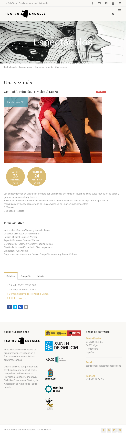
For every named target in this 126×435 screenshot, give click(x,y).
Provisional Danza (45, 92)
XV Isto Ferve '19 (15, 102)
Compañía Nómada (17, 92)
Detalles (11, 276)
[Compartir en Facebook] (9, 307)
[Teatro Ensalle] (25, 13)
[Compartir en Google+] (20, 307)
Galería (40, 276)
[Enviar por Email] (26, 307)
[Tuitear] (15, 307)
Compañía (26, 276)
